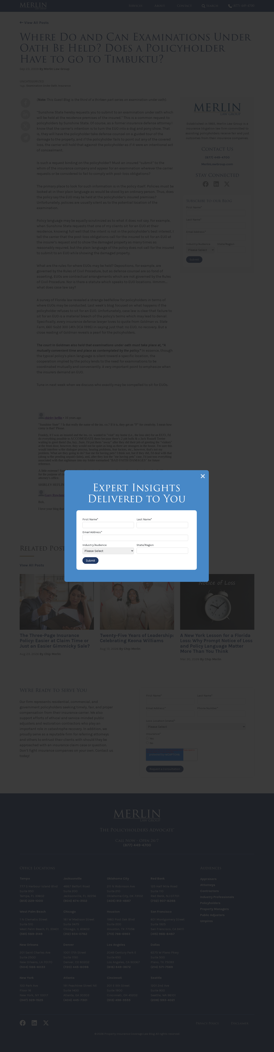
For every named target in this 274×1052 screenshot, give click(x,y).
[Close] (203, 476)
